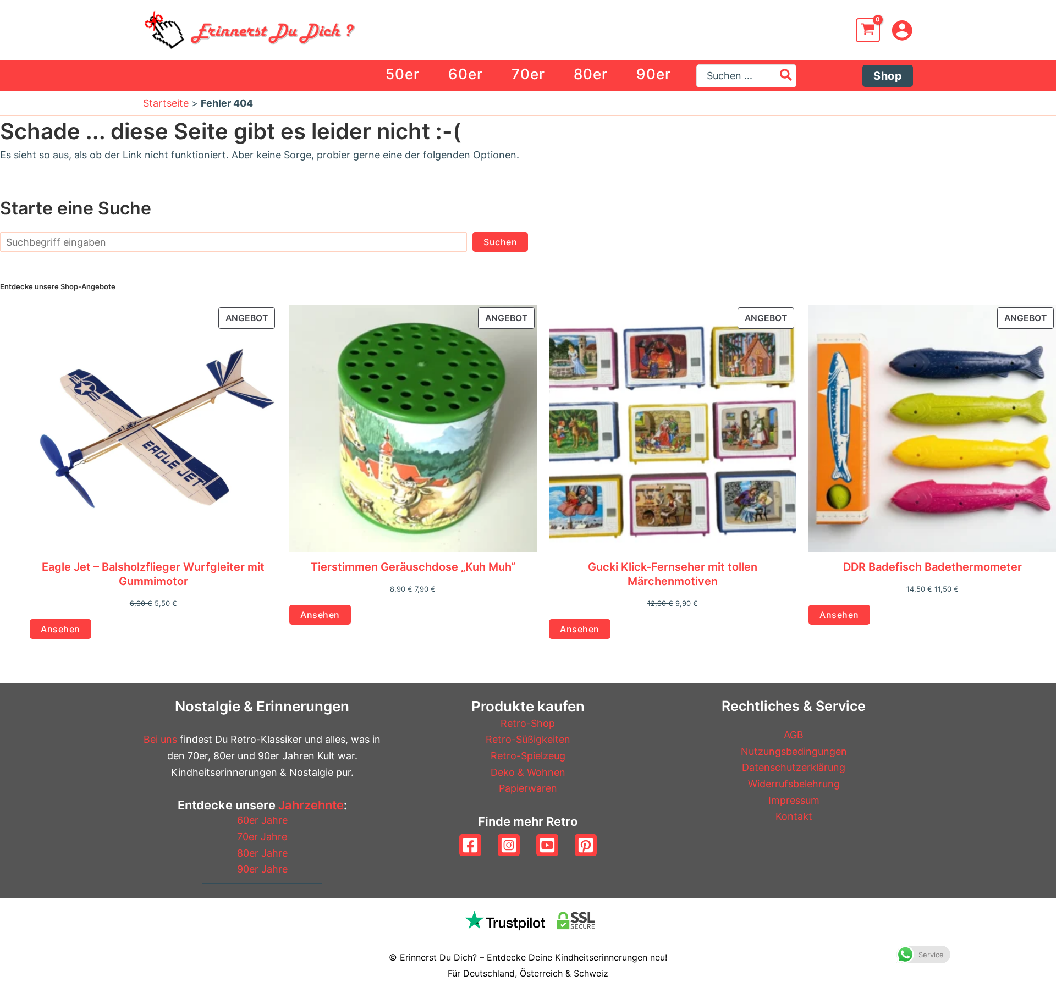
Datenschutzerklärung (793, 767)
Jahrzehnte (311, 805)
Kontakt (794, 816)
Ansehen (60, 629)
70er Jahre (262, 836)
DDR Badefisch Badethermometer (932, 566)
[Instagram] (509, 845)
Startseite (166, 103)
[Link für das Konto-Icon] (902, 30)
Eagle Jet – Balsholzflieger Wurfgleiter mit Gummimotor (153, 574)
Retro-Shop (528, 723)
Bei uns (160, 739)
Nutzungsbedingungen (794, 751)
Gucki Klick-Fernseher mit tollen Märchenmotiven (672, 574)
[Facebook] (470, 845)
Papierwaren (528, 788)
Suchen (500, 241)
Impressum (794, 800)
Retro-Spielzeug (528, 756)
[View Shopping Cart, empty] (868, 30)
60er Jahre (262, 820)
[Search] (786, 76)
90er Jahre (262, 869)
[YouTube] (547, 845)
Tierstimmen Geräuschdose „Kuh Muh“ (413, 566)
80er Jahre (262, 853)
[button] (887, 76)
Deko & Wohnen (528, 772)
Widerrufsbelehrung (794, 784)
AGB (794, 735)
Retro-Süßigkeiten (528, 739)
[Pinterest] (586, 845)
